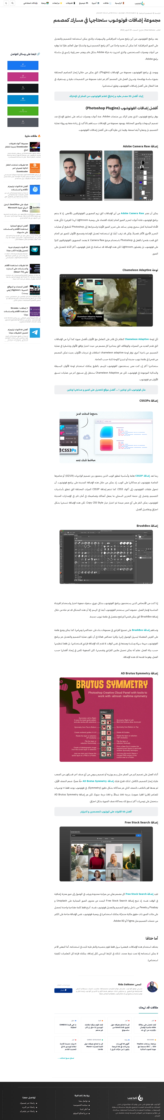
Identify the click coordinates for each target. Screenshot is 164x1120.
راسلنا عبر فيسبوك (27, 1103)
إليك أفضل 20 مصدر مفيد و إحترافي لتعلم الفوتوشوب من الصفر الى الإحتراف (106, 96)
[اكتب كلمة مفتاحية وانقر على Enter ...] (12, 3)
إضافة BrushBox (140, 630)
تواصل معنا (83, 1101)
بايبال (62, 991)
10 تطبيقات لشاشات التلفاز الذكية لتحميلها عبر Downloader (17, 168)
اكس (23, 89)
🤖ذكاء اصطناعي (30, 3)
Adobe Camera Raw (132, 213)
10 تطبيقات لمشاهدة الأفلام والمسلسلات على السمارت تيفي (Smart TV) (16, 268)
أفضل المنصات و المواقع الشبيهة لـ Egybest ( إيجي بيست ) (17, 290)
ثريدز (22, 123)
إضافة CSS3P (142, 476)
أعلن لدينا (84, 1109)
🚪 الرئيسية (120, 3)
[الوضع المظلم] (6, 3)
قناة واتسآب (23, 112)
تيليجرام (22, 100)
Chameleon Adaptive (137, 339)
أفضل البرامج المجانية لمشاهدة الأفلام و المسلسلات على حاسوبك (15, 229)
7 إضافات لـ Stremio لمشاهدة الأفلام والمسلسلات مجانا (16, 311)
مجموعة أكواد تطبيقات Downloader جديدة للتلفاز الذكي (16, 147)
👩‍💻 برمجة (45, 3)
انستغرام (23, 77)
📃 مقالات (107, 3)
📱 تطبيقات (71, 3)
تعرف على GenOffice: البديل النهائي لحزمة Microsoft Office (16, 207)
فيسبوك (23, 66)
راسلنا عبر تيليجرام (27, 1111)
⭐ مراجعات (57, 3)
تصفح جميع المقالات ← (66, 1058)
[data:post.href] (35, 151)
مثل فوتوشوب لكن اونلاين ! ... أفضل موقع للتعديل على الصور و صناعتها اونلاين (106, 390)
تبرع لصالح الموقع (80, 1113)
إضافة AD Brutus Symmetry (99, 781)
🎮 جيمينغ (83, 3)
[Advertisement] (23, 23)
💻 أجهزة (96, 3)
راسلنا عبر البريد (28, 1107)
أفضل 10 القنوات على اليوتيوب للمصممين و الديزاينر (106, 811)
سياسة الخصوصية (80, 1105)
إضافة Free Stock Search (139, 894)
